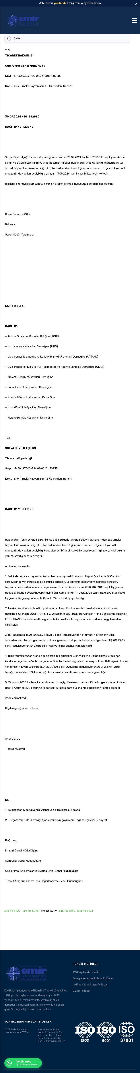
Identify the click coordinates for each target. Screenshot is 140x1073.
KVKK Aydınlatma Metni (86, 972)
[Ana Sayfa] (23, 20)
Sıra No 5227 (12, 910)
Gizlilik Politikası (82, 990)
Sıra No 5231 (85, 910)
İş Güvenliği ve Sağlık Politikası (90, 984)
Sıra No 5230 (67, 910)
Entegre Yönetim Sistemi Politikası (93, 978)
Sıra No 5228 (31, 910)
